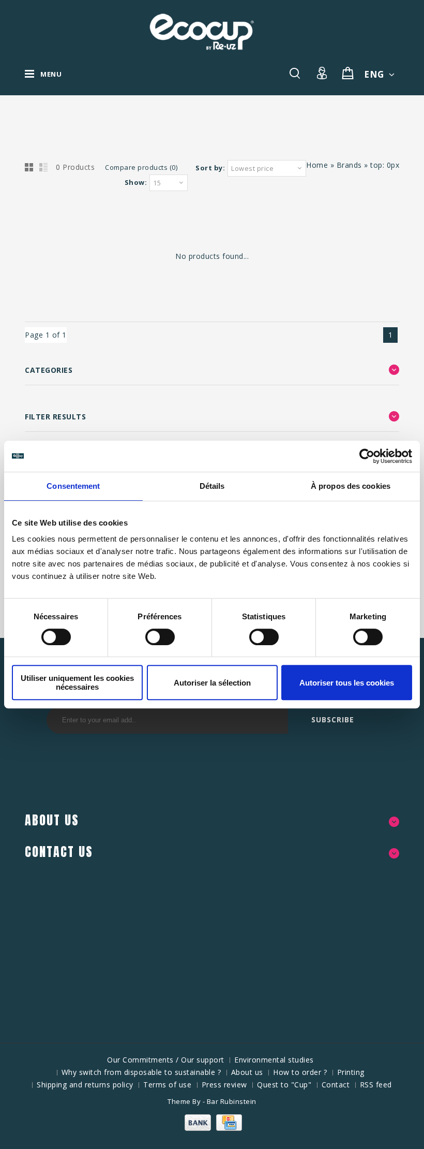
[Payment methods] (212, 1128)
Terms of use (167, 1084)
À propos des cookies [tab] (350, 486)
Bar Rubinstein (231, 1101)
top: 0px (384, 165)
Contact (336, 1084)
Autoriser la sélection (212, 682)
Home (317, 165)
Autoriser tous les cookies (346, 682)
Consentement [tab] (73, 486)
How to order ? (300, 1072)
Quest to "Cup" (284, 1084)
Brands (349, 165)
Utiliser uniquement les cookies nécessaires (77, 682)
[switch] (148, 637)
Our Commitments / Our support (165, 1060)
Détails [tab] (212, 486)
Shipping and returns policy (85, 1084)
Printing (351, 1072)
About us (247, 1072)
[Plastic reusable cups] (201, 32)
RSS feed (376, 1084)
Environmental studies (274, 1060)
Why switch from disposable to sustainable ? (141, 1072)
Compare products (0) (141, 167)
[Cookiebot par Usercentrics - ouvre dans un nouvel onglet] (367, 456)
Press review (224, 1084)
